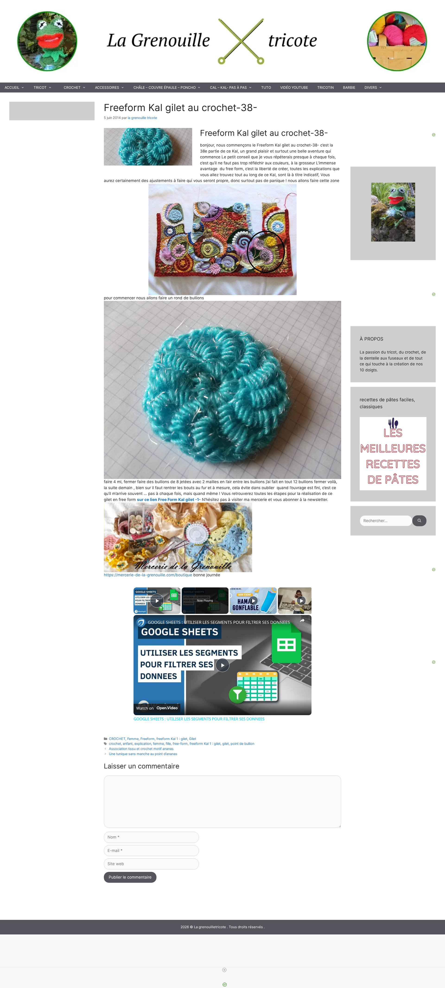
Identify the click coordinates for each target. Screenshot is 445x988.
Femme (133, 739)
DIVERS (371, 87)
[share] (302, 620)
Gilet (192, 739)
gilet (225, 744)
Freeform (147, 739)
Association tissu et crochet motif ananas (141, 749)
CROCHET (72, 87)
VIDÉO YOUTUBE (294, 87)
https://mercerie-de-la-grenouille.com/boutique (148, 575)
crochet (115, 744)
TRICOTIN (325, 87)
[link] (141, 622)
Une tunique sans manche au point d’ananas (143, 754)
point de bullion (242, 744)
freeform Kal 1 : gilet (171, 739)
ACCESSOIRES (107, 87)
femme (158, 744)
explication (142, 744)
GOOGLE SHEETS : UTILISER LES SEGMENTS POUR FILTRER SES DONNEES (219, 622)
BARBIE (349, 87)
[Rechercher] (419, 520)
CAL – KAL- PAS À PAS (228, 87)
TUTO (266, 87)
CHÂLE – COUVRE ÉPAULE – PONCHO (165, 87)
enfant (128, 744)
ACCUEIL (12, 87)
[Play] (253, 600)
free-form (180, 744)
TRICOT (40, 87)
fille (168, 744)
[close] (224, 970)
